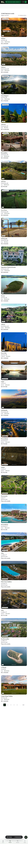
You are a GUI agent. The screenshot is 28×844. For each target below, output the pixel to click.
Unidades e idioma (22, 15)
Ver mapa (10, 837)
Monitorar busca (18, 837)
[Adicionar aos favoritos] (25, 19)
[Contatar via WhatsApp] (25, 837)
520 (23, 704)
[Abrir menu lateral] (24, 2)
